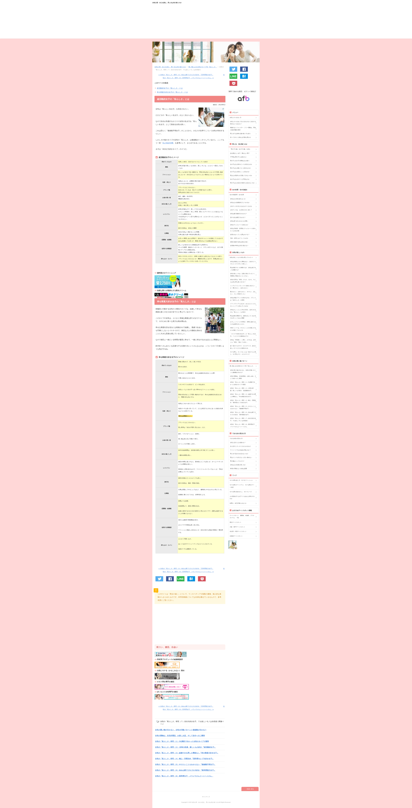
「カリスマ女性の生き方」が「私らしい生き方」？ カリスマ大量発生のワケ (243, 335)
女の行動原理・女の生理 (237, 194)
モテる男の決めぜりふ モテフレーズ (241, 491)
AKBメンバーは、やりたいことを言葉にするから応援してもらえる (243, 329)
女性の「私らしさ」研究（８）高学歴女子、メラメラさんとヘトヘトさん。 (184, 776)
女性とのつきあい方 (235, 117)
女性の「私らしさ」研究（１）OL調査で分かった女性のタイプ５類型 (182, 741)
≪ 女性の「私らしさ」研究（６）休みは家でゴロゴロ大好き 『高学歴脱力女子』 (185, 75)
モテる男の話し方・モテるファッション (241, 480)
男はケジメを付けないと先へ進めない (241, 457)
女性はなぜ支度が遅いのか (238, 465)
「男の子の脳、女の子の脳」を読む (240, 149)
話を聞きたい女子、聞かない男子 (239, 153)
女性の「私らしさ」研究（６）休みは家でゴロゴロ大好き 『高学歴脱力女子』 (185, 770)
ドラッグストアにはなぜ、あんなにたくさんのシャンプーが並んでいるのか (243, 305)
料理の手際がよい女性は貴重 (238, 468)
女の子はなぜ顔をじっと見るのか (239, 171)
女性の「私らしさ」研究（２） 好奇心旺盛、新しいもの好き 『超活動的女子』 (185, 747)
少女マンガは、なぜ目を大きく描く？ (241, 210)
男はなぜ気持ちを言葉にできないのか (241, 175)
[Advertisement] (206, 24)
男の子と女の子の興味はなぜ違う (239, 160)
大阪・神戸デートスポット (237, 527)
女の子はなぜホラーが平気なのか (239, 179)
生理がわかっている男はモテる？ (239, 234)
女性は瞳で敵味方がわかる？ (238, 213)
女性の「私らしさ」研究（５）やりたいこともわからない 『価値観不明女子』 (185, 764)
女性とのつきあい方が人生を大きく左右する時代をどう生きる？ (243, 123)
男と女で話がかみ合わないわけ (239, 453)
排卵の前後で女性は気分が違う (239, 242)
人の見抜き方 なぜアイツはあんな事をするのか (242, 497)
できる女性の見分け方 (236, 438)
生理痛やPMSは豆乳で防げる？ (239, 245)
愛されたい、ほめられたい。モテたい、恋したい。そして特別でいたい (243, 293)
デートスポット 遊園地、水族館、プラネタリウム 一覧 (242, 517)
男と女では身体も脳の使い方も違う (240, 133)
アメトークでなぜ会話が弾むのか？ (240, 450)
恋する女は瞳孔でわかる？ (238, 217)
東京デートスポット (235, 522)
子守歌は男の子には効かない (238, 157)
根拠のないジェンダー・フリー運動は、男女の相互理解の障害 (243, 129)
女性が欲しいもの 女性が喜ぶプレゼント (241, 257)
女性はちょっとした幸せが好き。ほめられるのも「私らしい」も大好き (243, 311)
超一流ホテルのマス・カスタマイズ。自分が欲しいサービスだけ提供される (243, 347)
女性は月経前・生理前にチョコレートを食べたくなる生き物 (243, 230)
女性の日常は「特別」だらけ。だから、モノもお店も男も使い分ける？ (243, 281)
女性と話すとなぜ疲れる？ (238, 442)
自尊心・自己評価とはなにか (238, 503)
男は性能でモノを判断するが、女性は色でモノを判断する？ (243, 269)
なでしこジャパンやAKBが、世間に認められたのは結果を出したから (243, 323)
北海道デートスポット (236, 536)
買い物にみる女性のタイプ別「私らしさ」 (242, 366)
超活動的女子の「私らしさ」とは (170, 88)
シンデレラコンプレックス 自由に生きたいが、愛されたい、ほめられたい (242, 287)
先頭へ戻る (250, 789)
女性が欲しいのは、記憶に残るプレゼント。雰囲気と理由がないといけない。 (243, 275)
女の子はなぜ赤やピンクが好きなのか (241, 164)
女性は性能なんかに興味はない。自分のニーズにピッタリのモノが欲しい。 (243, 263)
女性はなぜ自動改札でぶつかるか (239, 202)
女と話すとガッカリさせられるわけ (240, 446)
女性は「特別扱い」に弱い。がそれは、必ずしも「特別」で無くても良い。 (243, 341)
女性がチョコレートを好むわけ (239, 225)
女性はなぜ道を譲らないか (238, 199)
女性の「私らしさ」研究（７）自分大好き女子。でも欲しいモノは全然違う (243, 419)
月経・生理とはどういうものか (239, 238)
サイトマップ (206, 796)
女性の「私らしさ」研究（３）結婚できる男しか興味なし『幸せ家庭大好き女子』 (187, 753)
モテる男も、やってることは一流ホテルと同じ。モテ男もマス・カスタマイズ (243, 353)
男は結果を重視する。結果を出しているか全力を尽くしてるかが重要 (243, 317)
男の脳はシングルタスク (237, 461)
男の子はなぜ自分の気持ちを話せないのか (242, 183)
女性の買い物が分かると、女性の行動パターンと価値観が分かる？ (181, 730)
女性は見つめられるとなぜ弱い (239, 221)
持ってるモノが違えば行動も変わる (240, 137)
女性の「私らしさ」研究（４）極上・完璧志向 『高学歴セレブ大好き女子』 (184, 759)
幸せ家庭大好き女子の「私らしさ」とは (172, 92)
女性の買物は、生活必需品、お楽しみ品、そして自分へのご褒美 (180, 735)
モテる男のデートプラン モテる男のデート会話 (242, 486)
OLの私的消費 (167, 143)
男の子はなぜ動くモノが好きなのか (240, 168)
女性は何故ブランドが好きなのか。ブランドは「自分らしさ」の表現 (243, 299)
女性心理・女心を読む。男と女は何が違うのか (167, 2)
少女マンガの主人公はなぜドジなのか (241, 206)
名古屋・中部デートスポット (238, 531)
